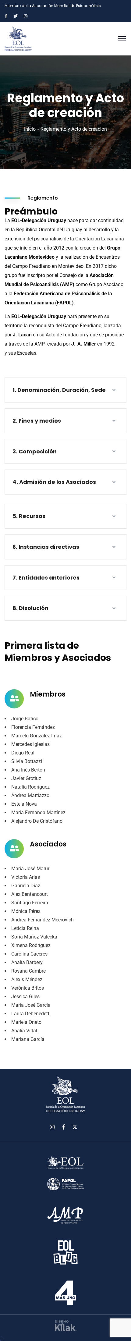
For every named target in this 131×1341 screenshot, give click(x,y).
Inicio (30, 129)
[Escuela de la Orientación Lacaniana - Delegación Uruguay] (18, 38)
